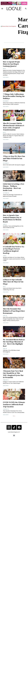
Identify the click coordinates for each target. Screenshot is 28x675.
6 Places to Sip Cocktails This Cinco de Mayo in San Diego (13, 281)
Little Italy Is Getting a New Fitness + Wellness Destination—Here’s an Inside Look (13, 187)
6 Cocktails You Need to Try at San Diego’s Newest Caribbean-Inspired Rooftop (13, 249)
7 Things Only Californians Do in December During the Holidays (14, 96)
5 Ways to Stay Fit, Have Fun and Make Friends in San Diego (14, 158)
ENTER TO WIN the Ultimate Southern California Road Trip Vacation (14, 404)
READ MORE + (6, 77)
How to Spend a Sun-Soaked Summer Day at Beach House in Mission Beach (12, 218)
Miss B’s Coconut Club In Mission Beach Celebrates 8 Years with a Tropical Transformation (13, 126)
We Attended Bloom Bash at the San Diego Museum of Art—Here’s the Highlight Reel (14, 342)
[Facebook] (19, 427)
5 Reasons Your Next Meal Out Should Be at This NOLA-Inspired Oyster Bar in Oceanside (13, 374)
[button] (2, 8)
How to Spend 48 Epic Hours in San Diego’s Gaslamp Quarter (11, 64)
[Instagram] (8, 427)
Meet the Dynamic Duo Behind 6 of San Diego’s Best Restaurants (14, 311)
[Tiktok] (14, 427)
